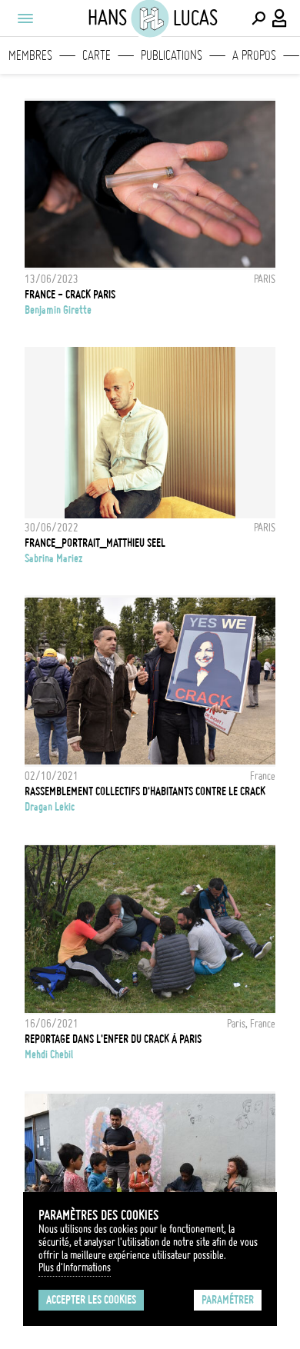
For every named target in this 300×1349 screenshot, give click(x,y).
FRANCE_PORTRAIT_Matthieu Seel (95, 543)
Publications (171, 55)
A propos (254, 55)
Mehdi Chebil (49, 1054)
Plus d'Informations (74, 1267)
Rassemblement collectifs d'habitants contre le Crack (145, 791)
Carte (96, 55)
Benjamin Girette (58, 310)
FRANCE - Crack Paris (70, 294)
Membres (30, 55)
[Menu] (24, 18)
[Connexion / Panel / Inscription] (280, 18)
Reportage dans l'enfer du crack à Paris (113, 1039)
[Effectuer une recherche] (258, 18)
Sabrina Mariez (53, 558)
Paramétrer (228, 1300)
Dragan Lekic (50, 807)
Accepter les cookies (91, 1300)
